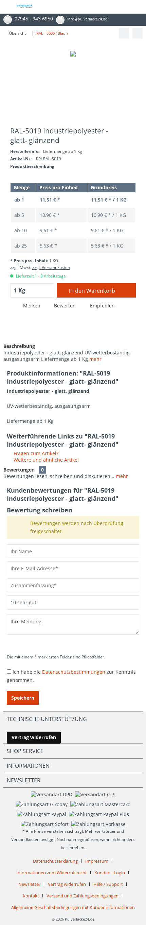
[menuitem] (5, 7)
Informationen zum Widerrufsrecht (51, 873)
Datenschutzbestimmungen (73, 672)
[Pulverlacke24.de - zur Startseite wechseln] (24, 9)
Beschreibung (19, 346)
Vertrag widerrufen (34, 737)
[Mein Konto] (121, 7)
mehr (95, 359)
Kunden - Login (109, 873)
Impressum (96, 861)
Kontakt (31, 896)
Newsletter (29, 884)
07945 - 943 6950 (34, 18)
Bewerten (65, 305)
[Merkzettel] (106, 7)
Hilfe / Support (108, 884)
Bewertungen (19, 469)
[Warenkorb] (136, 7)
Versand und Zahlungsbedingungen (82, 896)
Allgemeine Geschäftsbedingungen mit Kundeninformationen (73, 907)
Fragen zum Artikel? (35, 453)
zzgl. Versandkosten (51, 267)
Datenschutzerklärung (55, 861)
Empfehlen (102, 305)
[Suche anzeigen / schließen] (91, 7)
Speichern (22, 698)
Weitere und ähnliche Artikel (45, 460)
